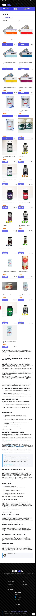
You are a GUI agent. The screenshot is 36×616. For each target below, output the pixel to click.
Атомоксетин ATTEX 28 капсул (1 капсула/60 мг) (9, 88)
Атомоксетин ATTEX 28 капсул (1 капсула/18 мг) (25, 39)
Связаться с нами (10, 584)
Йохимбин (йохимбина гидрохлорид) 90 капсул (24, 295)
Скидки (23, 581)
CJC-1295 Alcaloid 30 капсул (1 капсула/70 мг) (9, 157)
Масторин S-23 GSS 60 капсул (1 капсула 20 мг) (9, 342)
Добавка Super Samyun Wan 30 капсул (8, 294)
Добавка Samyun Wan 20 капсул (23, 271)
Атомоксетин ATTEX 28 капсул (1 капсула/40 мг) (25, 63)
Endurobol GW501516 (22, 156)
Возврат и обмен (20, 0)
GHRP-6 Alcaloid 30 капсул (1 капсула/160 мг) (9, 179)
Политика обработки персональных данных (17, 611)
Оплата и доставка (8, 0)
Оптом (13, 0)
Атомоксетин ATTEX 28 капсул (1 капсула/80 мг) (25, 88)
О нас (3, 0)
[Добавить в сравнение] (16, 44)
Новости (25, 0)
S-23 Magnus (5, 225)
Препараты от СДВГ (7, 17)
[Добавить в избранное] (14, 44)
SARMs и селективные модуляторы (18, 446)
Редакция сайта (10, 589)
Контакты (16, 0)
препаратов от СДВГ (9, 445)
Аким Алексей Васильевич (8, 464)
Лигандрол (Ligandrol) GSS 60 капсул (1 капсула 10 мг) (24, 111)
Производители (24, 579)
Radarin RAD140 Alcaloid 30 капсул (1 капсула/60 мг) (8, 202)
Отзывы (31, 0)
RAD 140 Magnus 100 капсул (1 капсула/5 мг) (25, 179)
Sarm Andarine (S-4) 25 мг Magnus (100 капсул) (24, 226)
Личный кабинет (24, 584)
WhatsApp (18, 599)
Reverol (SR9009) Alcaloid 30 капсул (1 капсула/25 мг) (24, 202)
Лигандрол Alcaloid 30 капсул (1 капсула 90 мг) (9, 318)
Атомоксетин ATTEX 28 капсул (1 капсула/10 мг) (9, 39)
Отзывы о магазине (11, 586)
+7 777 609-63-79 (17, 594)
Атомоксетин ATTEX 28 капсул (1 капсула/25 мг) (9, 63)
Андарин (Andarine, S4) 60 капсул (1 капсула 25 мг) (9, 272)
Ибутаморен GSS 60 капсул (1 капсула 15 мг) (9, 111)
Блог (28, 0)
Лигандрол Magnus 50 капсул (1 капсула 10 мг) (25, 318)
